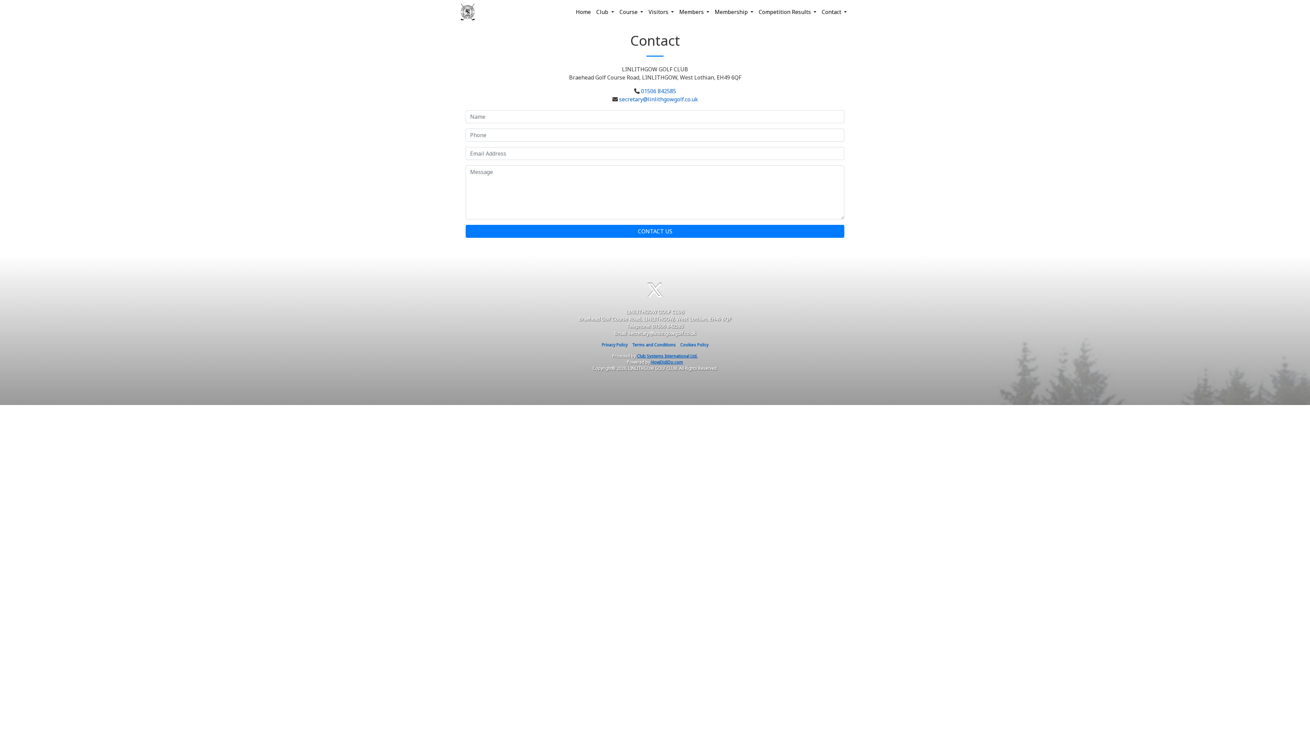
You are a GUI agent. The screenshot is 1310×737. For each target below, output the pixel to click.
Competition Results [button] (785, 12)
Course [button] (629, 12)
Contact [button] (832, 12)
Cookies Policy (694, 345)
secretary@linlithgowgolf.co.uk (658, 99)
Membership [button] (732, 12)
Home (583, 12)
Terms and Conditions (654, 345)
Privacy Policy (615, 345)
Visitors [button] (659, 12)
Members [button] (692, 12)
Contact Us (655, 231)
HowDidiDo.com (667, 362)
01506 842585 (658, 91)
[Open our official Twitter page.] (655, 290)
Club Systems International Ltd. (667, 356)
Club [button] (603, 12)
